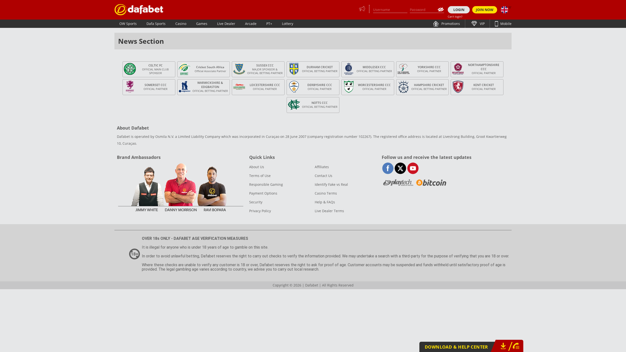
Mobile (505, 23)
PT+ (269, 23)
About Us (256, 167)
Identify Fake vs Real (331, 184)
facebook (388, 168)
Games (201, 23)
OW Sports (128, 23)
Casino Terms (326, 193)
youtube (413, 168)
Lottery (287, 23)
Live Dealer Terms (329, 211)
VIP (482, 23)
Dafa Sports (156, 23)
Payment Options (263, 193)
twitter (400, 168)
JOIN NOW (484, 9)
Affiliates (322, 167)
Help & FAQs (325, 202)
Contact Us (323, 175)
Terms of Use (260, 175)
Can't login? (455, 16)
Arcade (251, 23)
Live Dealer (226, 23)
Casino (180, 23)
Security (255, 202)
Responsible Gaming (266, 184)
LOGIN (458, 9)
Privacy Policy (260, 211)
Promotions (450, 23)
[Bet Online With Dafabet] (138, 9)
